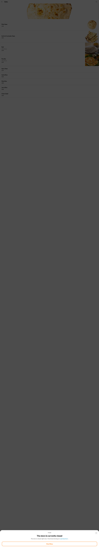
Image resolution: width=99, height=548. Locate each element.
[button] (96, 532)
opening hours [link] (64, 538)
